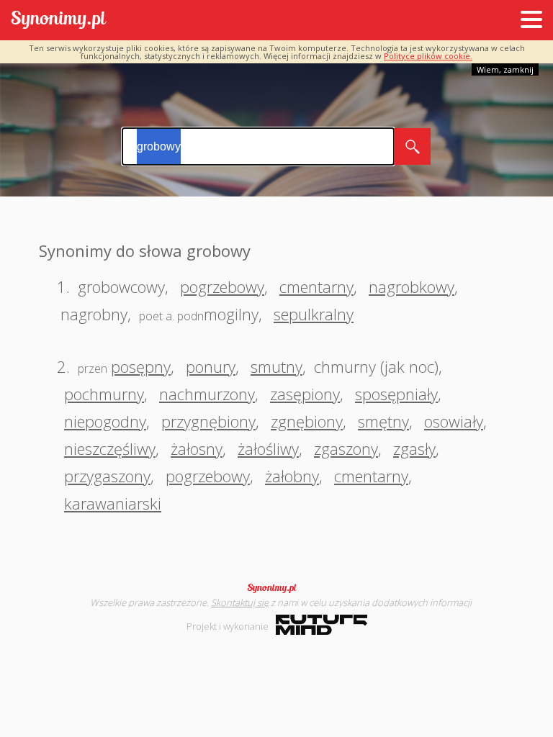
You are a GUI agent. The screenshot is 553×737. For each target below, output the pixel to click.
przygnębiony (208, 421)
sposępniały (396, 393)
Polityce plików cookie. (428, 55)
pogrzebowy (222, 286)
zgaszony (346, 448)
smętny (383, 421)
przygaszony (107, 476)
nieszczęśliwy (110, 448)
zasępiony (305, 393)
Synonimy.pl (59, 20)
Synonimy (276, 588)
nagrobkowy (411, 286)
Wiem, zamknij (505, 69)
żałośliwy (268, 448)
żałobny (292, 476)
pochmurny (104, 393)
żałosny (196, 448)
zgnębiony (307, 421)
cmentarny (316, 286)
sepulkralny (314, 314)
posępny (141, 366)
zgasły (414, 448)
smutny (276, 366)
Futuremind (321, 625)
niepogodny (105, 421)
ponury (210, 366)
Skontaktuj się (240, 602)
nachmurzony (207, 393)
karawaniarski (112, 503)
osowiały (453, 421)
